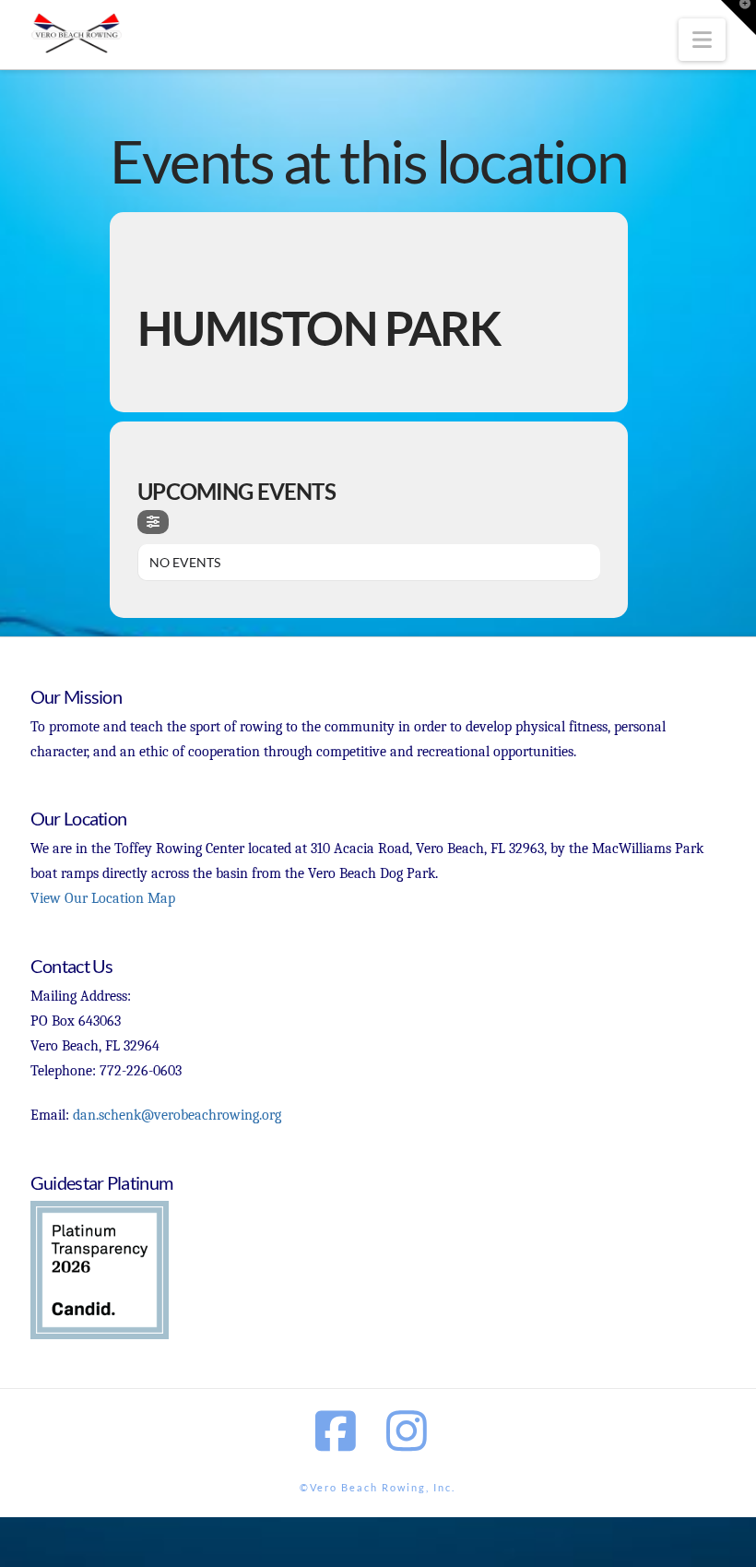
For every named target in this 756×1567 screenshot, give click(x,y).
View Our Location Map (102, 898)
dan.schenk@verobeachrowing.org (177, 1115)
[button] (702, 39)
